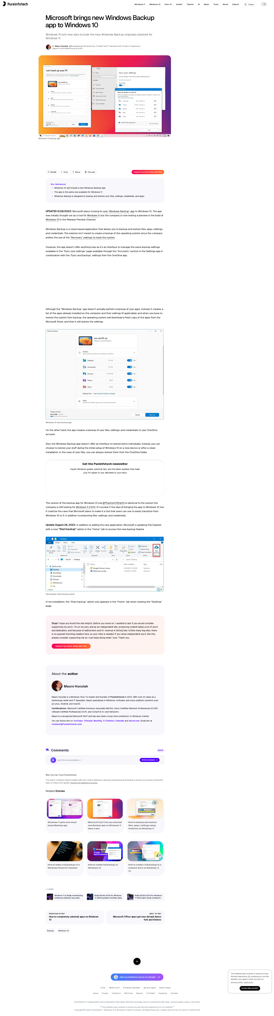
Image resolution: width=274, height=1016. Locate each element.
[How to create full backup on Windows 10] (105, 851)
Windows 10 (154, 4)
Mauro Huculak (61, 46)
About (225, 4)
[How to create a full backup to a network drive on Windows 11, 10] (145, 851)
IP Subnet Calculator (131, 987)
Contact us (116, 993)
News (206, 4)
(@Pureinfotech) (76, 46)
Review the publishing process (83, 782)
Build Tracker (165, 987)
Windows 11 (140, 4)
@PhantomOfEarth (113, 503)
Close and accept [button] (250, 988)
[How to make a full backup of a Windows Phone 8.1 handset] (64, 851)
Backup (50, 930)
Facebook (163, 993)
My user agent (150, 987)
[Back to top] (137, 961)
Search (235, 4)
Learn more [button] (248, 982)
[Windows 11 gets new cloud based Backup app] (64, 809)
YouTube (174, 993)
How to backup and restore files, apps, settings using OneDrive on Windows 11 (142, 825)
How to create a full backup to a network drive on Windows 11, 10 (144, 867)
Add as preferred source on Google (138, 977)
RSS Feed (128, 993)
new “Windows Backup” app (119, 211)
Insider (179, 4)
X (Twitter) (150, 993)
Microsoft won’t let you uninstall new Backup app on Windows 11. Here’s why (105, 825)
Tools (215, 4)
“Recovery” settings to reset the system (92, 237)
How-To (168, 4)
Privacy (105, 993)
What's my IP (114, 987)
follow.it (139, 993)
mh (179, 1010)
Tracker (190, 4)
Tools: (103, 987)
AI (199, 4)
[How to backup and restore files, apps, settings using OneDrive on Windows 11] (145, 809)
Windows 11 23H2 (85, 507)
